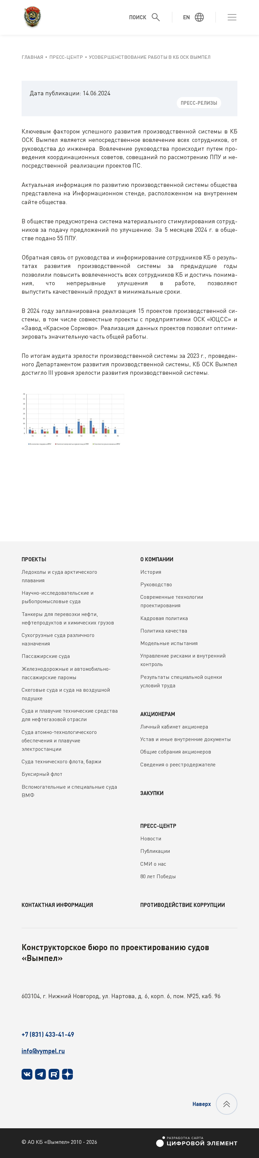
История (150, 571)
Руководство (156, 584)
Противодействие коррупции (182, 905)
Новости (150, 838)
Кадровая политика (164, 618)
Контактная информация (57, 905)
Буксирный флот (42, 773)
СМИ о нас (153, 863)
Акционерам (157, 714)
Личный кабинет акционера (174, 726)
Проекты (34, 559)
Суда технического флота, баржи (61, 761)
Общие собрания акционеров (175, 751)
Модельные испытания (169, 643)
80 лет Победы (158, 876)
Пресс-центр (158, 825)
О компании (156, 559)
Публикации (155, 850)
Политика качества (163, 630)
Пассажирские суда (46, 655)
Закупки (152, 793)
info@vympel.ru (43, 1051)
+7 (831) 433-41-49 (48, 1034)
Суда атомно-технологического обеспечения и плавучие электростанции (59, 740)
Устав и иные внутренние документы (185, 739)
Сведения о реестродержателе (177, 764)
